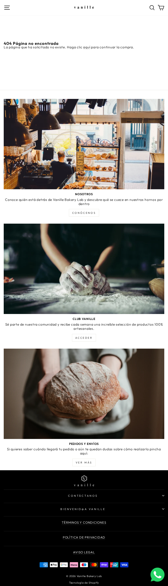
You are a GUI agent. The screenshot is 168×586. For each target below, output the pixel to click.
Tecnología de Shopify (84, 582)
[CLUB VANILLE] (84, 269)
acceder (84, 337)
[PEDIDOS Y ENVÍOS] (84, 394)
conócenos (84, 212)
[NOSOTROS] (84, 144)
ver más (84, 462)
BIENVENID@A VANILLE (82, 509)
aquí (86, 47)
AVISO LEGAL (84, 552)
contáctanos (83, 495)
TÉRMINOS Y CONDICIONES (84, 523)
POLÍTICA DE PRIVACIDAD (84, 537)
